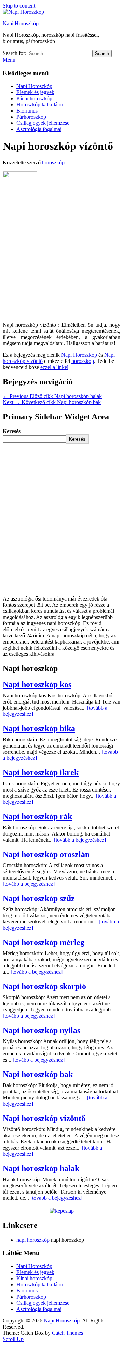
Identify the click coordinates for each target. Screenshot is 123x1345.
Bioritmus (27, 111)
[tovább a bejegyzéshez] (80, 840)
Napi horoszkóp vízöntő (44, 1118)
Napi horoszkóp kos (37, 684)
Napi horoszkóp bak (38, 1074)
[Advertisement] (61, 265)
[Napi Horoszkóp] (23, 12)
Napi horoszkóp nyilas (41, 1030)
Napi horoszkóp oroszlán (46, 854)
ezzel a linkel (54, 367)
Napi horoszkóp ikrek (41, 772)
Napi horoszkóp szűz (39, 898)
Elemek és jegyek (35, 92)
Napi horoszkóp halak (41, 1168)
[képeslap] (62, 1211)
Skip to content (19, 6)
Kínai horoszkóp (34, 98)
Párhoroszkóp (31, 117)
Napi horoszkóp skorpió (44, 986)
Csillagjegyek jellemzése (42, 123)
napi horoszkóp (33, 1240)
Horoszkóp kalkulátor (39, 104)
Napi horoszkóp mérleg (43, 942)
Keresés (11, 431)
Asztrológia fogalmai (39, 129)
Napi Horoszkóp (21, 23)
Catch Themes (67, 1333)
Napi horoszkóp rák (37, 816)
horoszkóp (53, 162)
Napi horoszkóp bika (39, 728)
